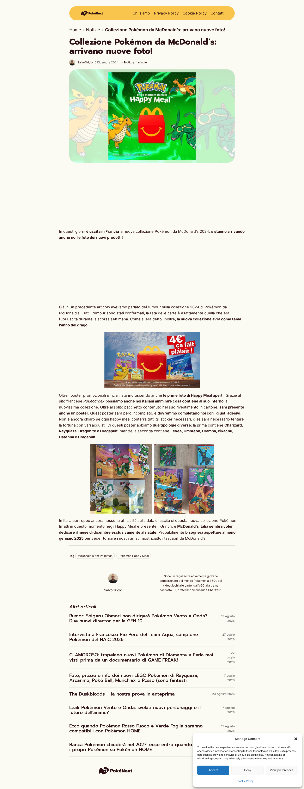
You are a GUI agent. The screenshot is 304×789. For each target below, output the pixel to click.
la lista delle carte (161, 313)
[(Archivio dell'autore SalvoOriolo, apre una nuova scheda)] (113, 581)
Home (75, 29)
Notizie (93, 29)
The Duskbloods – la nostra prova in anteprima (122, 694)
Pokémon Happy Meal (134, 556)
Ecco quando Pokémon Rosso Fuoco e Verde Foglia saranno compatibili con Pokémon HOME (136, 728)
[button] (296, 739)
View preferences (281, 770)
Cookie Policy (245, 781)
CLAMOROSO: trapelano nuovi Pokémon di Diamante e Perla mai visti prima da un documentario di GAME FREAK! (141, 657)
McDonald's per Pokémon (95, 556)
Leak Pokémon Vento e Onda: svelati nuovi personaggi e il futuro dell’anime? (135, 710)
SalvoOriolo (85, 62)
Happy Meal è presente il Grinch (143, 526)
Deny (247, 770)
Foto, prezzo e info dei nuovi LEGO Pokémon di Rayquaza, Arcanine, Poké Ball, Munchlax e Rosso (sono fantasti (133, 678)
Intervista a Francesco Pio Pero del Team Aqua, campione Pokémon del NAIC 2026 (133, 637)
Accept (213, 770)
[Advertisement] (152, 196)
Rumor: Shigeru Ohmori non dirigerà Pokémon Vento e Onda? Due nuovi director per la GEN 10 (138, 618)
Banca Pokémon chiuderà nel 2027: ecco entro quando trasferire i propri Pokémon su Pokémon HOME (141, 747)
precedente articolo (92, 307)
